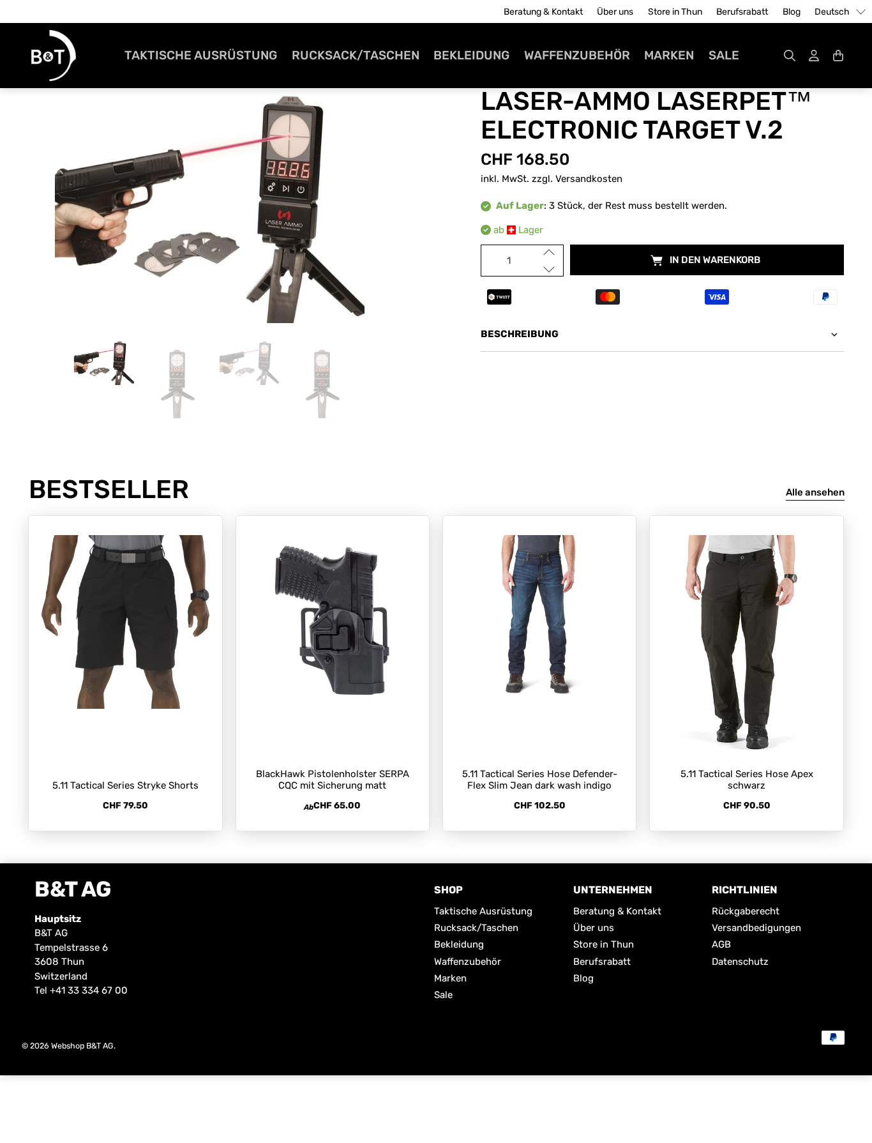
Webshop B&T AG (82, 1045)
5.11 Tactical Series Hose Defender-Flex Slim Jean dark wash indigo (539, 779)
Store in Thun (675, 11)
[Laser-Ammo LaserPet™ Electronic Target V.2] (209, 195)
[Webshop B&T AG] (53, 55)
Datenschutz (740, 961)
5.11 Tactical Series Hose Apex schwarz (746, 779)
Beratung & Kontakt (543, 11)
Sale (724, 55)
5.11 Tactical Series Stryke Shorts (125, 785)
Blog (792, 11)
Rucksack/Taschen (355, 55)
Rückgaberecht (745, 911)
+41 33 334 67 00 (89, 990)
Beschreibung (520, 334)
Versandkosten (588, 179)
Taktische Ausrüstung (200, 55)
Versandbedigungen (756, 928)
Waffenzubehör (577, 55)
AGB (721, 944)
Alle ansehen (815, 492)
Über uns (615, 11)
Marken (669, 55)
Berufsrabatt (742, 11)
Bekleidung (471, 55)
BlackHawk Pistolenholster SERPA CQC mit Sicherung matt (332, 779)
